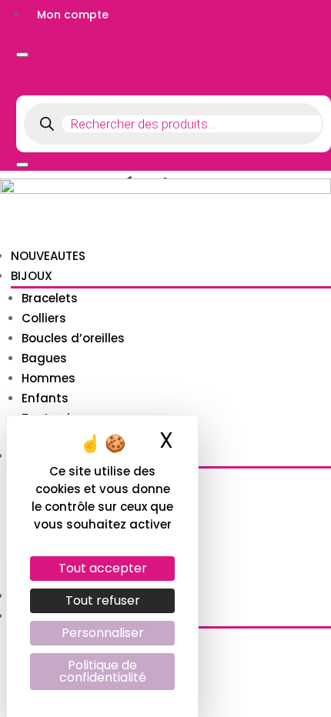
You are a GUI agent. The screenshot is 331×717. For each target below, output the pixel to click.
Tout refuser (102, 600)
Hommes (48, 378)
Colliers (44, 318)
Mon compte (73, 14)
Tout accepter (103, 568)
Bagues (44, 358)
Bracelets (50, 298)
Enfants (45, 398)
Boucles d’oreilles (73, 338)
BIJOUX (31, 276)
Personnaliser (103, 633)
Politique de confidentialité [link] (102, 671)
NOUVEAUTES (48, 256)
